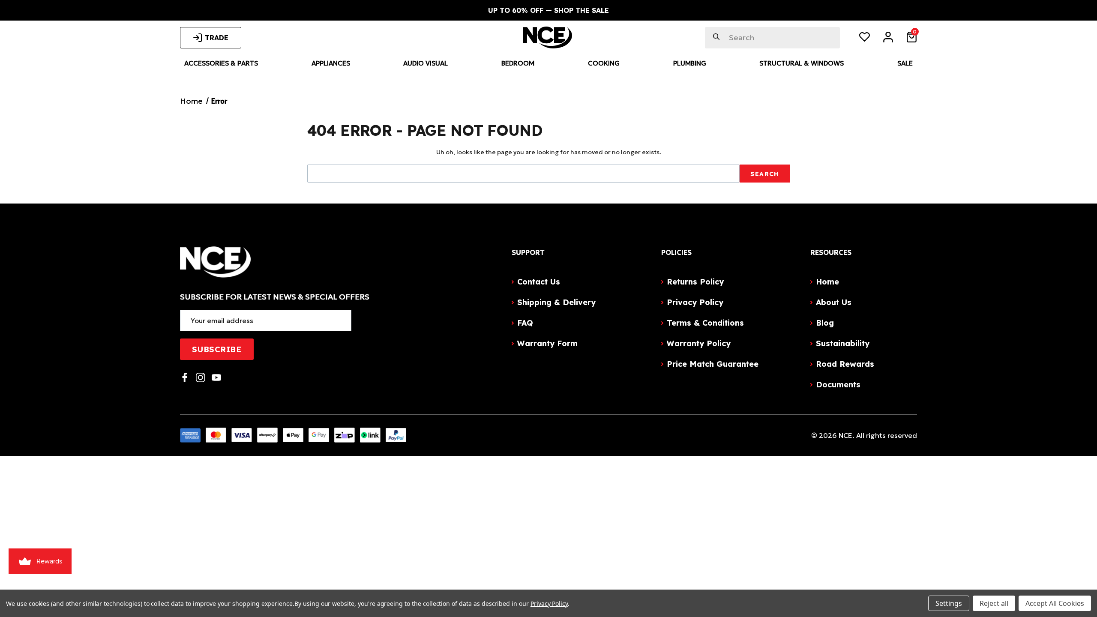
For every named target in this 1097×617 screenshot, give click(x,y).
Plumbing (689, 63)
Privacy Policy (695, 302)
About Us (833, 302)
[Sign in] (888, 38)
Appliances (331, 63)
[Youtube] (216, 377)
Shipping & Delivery (556, 302)
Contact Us (538, 282)
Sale (905, 63)
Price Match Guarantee (712, 364)
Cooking (604, 63)
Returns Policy (695, 282)
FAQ (525, 323)
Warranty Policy (699, 343)
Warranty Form (547, 343)
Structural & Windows (801, 63)
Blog (825, 323)
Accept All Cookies (1054, 603)
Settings (948, 603)
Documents (838, 384)
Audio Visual (425, 63)
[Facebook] (184, 377)
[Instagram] (200, 377)
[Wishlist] (864, 38)
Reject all (994, 603)
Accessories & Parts (221, 63)
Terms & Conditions (705, 323)
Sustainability (842, 343)
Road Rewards (845, 364)
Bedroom (517, 63)
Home (827, 282)
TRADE (216, 37)
